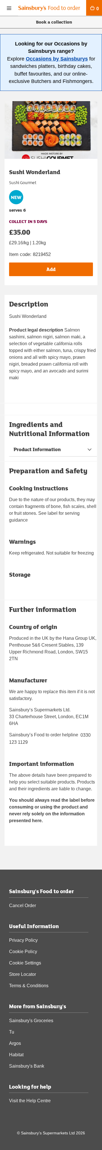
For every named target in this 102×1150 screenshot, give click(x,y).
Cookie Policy (23, 951)
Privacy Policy (23, 940)
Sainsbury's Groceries (31, 1020)
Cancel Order (22, 905)
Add (51, 269)
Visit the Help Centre (30, 1100)
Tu (11, 1032)
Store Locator (22, 974)
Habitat (16, 1054)
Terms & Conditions (28, 985)
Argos (15, 1043)
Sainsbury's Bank (26, 1066)
